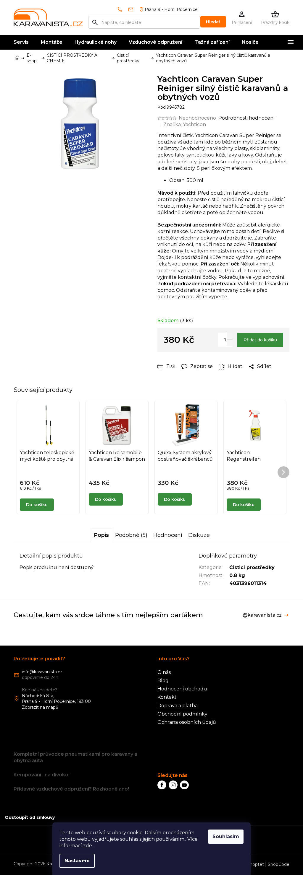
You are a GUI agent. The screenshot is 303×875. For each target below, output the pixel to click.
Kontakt (167, 697)
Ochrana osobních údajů (186, 722)
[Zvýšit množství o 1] (230, 336)
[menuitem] (21, 42)
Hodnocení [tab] (167, 535)
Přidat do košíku (260, 340)
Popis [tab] (101, 535)
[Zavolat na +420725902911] (122, 9)
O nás (164, 672)
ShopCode (278, 864)
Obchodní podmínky (182, 714)
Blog (163, 680)
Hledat (213, 22)
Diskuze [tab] (199, 535)
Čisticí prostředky (252, 567)
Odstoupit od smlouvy (30, 817)
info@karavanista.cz (42, 671)
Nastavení (77, 860)
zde (87, 845)
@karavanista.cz (262, 615)
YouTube (184, 785)
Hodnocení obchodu (182, 689)
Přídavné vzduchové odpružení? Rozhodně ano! (71, 789)
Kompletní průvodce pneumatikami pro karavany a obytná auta (75, 757)
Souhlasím (225, 836)
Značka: (184, 124)
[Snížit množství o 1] (230, 343)
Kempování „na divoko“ (42, 775)
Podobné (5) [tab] (131, 535)
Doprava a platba (177, 705)
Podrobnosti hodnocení (246, 118)
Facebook (161, 785)
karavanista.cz (173, 785)
